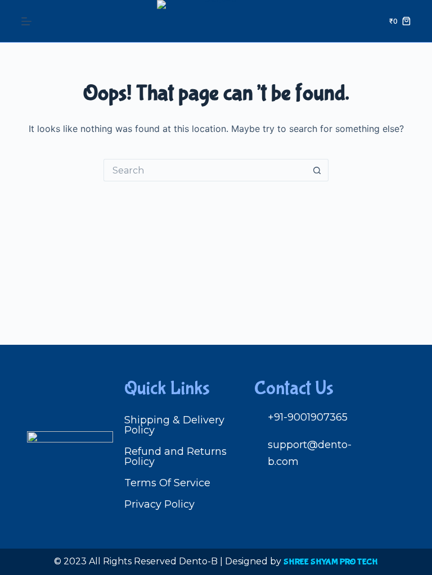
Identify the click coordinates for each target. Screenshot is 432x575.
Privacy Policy (159, 504)
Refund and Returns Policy (175, 456)
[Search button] (317, 170)
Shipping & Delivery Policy (174, 425)
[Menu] (26, 21)
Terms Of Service (167, 483)
